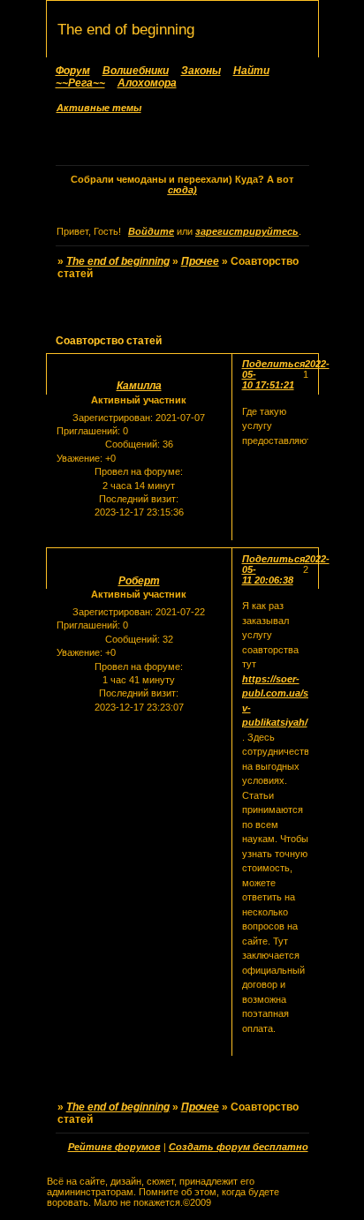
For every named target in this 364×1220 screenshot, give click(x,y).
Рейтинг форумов (114, 1146)
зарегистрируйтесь (247, 231)
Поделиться (273, 363)
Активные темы (99, 107)
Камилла (139, 386)
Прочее (200, 261)
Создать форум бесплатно (238, 1146)
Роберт (139, 581)
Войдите (151, 231)
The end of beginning (118, 261)
